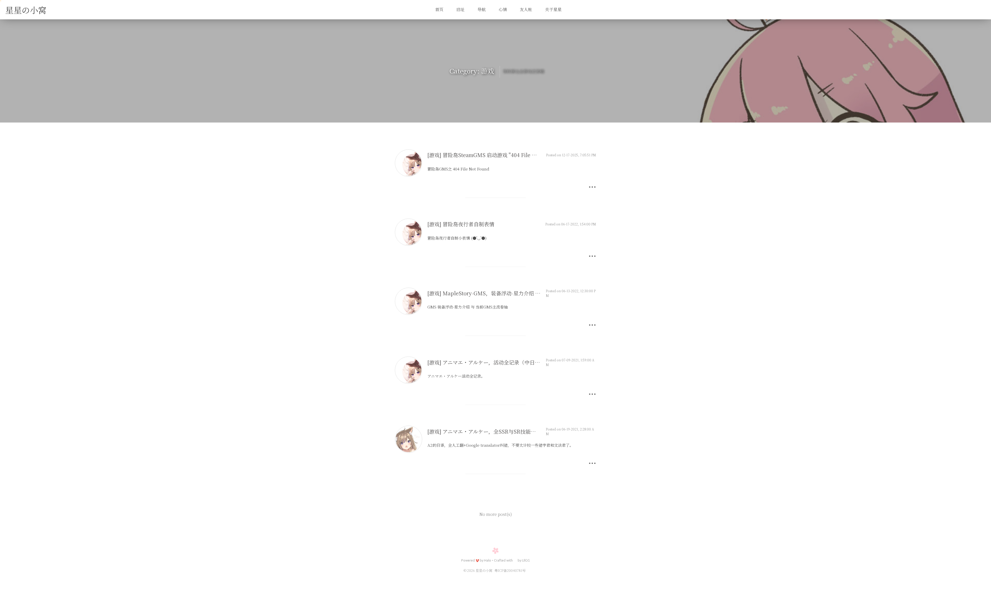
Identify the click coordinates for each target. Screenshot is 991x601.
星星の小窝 (25, 10)
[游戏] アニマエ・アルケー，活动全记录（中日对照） (488, 362)
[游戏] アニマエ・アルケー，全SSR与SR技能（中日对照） (494, 431)
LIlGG (526, 560)
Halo (487, 560)
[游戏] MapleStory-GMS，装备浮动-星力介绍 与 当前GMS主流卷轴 (506, 293)
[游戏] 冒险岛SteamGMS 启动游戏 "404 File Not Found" (493, 155)
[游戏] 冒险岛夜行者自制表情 (460, 224)
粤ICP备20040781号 (510, 570)
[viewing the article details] (408, 175)
